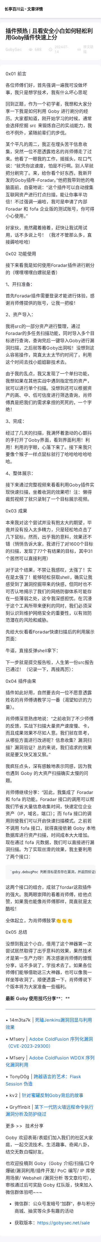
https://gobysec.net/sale (63, 1222)
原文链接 (88, 49)
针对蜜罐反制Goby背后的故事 (52, 1095)
